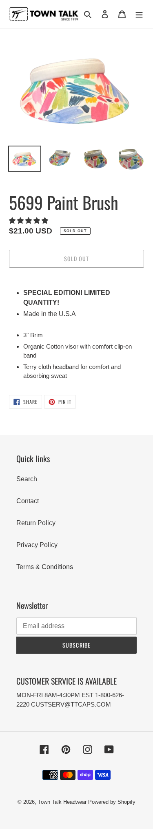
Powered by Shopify (111, 802)
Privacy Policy (37, 544)
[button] (29, 220)
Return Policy (35, 522)
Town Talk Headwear (62, 802)
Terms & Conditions (44, 566)
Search (26, 479)
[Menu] (139, 14)
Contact (27, 500)
